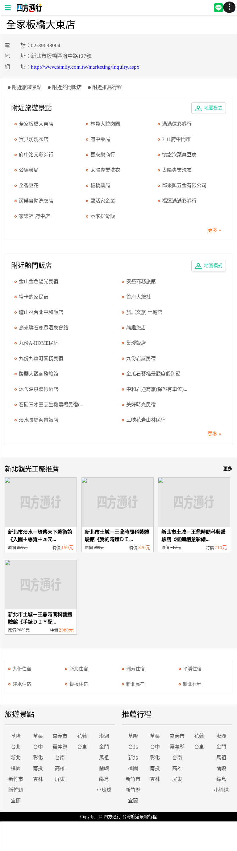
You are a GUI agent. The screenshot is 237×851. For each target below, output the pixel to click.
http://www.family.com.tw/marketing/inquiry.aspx (85, 67)
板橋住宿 (78, 684)
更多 (227, 468)
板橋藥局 (100, 185)
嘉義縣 (59, 746)
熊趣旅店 (136, 327)
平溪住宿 (192, 668)
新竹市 (15, 779)
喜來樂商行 (102, 154)
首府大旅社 (138, 296)
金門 (104, 746)
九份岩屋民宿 (141, 358)
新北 (16, 757)
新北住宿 (78, 668)
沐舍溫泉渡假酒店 (38, 389)
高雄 (60, 768)
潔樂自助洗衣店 (36, 200)
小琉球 (104, 790)
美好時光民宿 (141, 404)
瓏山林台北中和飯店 (41, 312)
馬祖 (104, 757)
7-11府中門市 (176, 139)
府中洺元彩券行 (36, 154)
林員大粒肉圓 (105, 123)
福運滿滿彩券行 (179, 200)
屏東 (60, 779)
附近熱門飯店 (67, 87)
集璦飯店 (136, 343)
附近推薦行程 (107, 87)
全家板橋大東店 (36, 123)
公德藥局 (29, 170)
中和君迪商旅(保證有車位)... (156, 389)
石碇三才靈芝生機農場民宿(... (51, 404)
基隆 (16, 736)
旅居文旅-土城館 (144, 312)
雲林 (38, 779)
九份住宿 (22, 668)
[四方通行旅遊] (29, 10)
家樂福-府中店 (34, 216)
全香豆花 (29, 185)
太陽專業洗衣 (105, 170)
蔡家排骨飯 (102, 216)
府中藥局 (100, 139)
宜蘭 (16, 800)
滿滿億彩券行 (177, 123)
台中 (38, 746)
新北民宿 (135, 684)
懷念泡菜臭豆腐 (179, 154)
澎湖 (104, 736)
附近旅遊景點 (27, 87)
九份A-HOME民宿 (39, 343)
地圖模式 (213, 108)
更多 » (214, 230)
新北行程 (192, 684)
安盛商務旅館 (141, 281)
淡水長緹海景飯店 (38, 420)
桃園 (16, 768)
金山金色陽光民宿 (38, 281)
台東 (82, 746)
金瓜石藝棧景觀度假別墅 (153, 373)
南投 (38, 768)
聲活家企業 (102, 200)
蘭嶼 (104, 768)
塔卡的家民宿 (33, 296)
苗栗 (38, 736)
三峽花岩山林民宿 (146, 420)
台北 (16, 746)
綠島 (104, 779)
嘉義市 (59, 736)
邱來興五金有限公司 (184, 185)
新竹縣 (15, 790)
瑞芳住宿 (135, 668)
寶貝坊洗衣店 (33, 139)
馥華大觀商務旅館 (38, 373)
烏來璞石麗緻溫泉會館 (43, 327)
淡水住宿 (22, 684)
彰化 (38, 757)
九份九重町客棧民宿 (41, 358)
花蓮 (82, 736)
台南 (60, 757)
